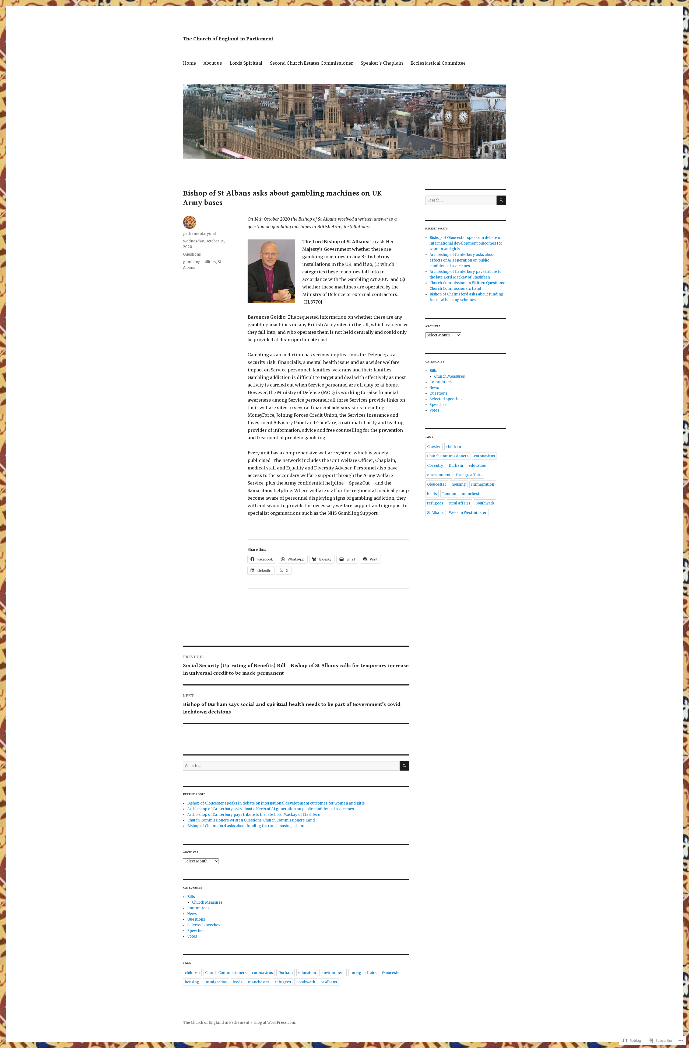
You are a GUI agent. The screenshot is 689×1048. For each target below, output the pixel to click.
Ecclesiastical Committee (438, 63)
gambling (192, 262)
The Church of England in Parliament (228, 39)
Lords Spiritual (246, 63)
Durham (285, 972)
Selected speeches (203, 925)
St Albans (329, 982)
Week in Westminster (468, 512)
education (307, 972)
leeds (237, 982)
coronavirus (262, 972)
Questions (192, 254)
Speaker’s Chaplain (382, 63)
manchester (258, 982)
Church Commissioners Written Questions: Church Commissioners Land (251, 820)
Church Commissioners (226, 972)
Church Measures (207, 902)
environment (333, 972)
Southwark (305, 982)
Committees (198, 908)
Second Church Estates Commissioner (311, 63)
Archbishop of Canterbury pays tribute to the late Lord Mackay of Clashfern (253, 814)
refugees (283, 982)
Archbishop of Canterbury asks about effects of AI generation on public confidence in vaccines (270, 809)
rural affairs (459, 503)
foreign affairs (363, 972)
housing (192, 982)
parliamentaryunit (199, 233)
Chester (434, 446)
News (192, 913)
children (192, 972)
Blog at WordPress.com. (275, 1022)
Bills (191, 896)
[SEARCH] (404, 766)
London (449, 494)
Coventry (435, 465)
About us (212, 63)
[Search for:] (291, 766)
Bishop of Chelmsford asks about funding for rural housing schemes (247, 826)
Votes (192, 936)
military (209, 262)
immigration (216, 982)
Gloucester (391, 972)
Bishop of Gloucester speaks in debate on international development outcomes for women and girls (276, 803)
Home (189, 63)
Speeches (195, 930)
